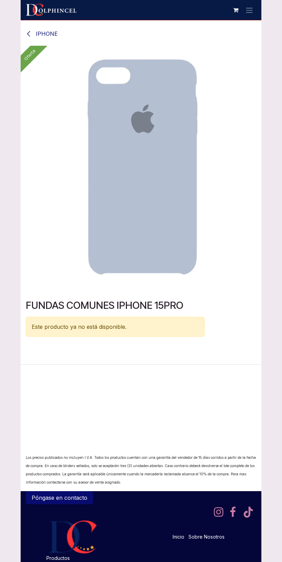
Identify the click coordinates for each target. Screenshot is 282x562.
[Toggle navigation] (249, 10)
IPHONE (46, 33)
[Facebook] (232, 512)
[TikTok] (248, 512)
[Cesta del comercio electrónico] (235, 10)
